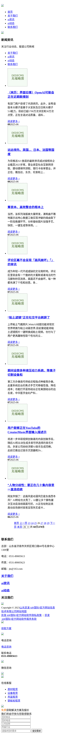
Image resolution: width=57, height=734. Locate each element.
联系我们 (13, 27)
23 (29, 523)
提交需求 (36, 731)
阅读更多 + (14, 121)
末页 (19, 527)
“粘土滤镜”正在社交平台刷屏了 (29, 317)
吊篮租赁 (13, 697)
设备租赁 (13, 693)
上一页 (23, 523)
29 (48, 523)
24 (32, 523)
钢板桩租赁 (14, 700)
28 (45, 523)
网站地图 (21, 611)
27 (42, 523)
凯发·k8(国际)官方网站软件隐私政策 (21, 615)
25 (35, 523)
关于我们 (13, 15)
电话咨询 (6, 646)
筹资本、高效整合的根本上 (26, 207)
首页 (10, 12)
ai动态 (11, 23)
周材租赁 (13, 689)
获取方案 (6, 628)
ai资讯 (11, 19)
